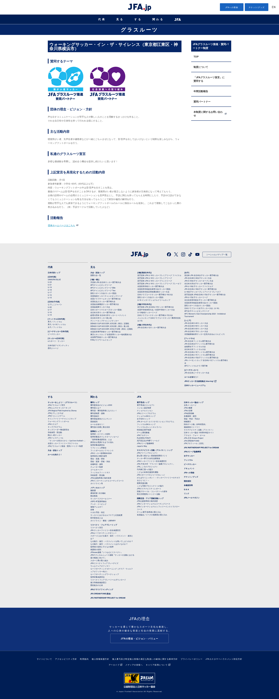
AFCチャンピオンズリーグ (101, 285)
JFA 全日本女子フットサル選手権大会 (199, 343)
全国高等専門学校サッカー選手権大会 (105, 331)
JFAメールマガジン (192, 497)
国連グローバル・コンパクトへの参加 (152, 491)
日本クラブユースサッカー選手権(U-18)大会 (155, 294)
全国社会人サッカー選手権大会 (102, 301)
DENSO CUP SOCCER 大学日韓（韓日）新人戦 (109, 326)
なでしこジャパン (55, 304)
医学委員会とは (96, 517)
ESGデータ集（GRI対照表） (195, 424)
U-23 (50, 282)
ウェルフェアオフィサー (100, 566)
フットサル (188, 460)
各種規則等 (188, 485)
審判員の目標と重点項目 (100, 427)
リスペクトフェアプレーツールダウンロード (108, 579)
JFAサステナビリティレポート (149, 488)
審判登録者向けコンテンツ (101, 418)
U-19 (50, 287)
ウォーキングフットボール (58, 421)
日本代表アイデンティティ (58, 345)
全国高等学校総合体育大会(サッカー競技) (154, 289)
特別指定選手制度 (144, 429)
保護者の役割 (95, 549)
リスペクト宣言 (96, 527)
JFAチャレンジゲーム (56, 415)
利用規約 (84, 658)
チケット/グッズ (257, 7)
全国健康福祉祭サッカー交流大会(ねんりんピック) (204, 334)
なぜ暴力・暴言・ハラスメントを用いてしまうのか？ (111, 541)
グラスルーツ (139, 29)
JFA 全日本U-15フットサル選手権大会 (199, 354)
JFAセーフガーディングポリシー (103, 533)
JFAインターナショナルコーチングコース (107, 480)
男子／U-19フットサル (57, 324)
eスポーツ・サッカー (56, 341)
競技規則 (94, 421)
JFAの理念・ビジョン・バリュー (139, 638)
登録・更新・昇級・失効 (100, 461)
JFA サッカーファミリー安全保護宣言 (105, 530)
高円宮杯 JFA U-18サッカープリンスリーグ (154, 280)
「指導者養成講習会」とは (101, 439)
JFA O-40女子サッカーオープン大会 (198, 280)
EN (274, 7)
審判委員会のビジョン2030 (101, 405)
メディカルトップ (97, 487)
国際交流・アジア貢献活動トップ (150, 498)
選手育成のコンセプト (146, 405)
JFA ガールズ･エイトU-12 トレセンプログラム (155, 421)
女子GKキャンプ (143, 418)
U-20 (50, 307)
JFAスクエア (53, 424)
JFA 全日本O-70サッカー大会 (196, 331)
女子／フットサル (55, 327)
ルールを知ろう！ (191, 377)
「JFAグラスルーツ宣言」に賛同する (209, 79)
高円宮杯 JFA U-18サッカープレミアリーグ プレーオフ (159, 283)
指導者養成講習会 (97, 445)
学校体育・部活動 (55, 432)
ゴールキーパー (96, 469)
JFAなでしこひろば (55, 413)
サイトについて (44, 658)
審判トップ (94, 402)
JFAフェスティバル (55, 437)
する (138, 19)
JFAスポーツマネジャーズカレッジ (151, 474)
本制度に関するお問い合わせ (208, 113)
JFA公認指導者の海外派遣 (100, 478)
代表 (102, 19)
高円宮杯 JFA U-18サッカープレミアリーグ (154, 278)
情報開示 (187, 421)
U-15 (50, 297)
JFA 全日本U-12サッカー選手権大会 (151, 327)
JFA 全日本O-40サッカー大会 (196, 323)
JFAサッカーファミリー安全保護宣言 (152, 461)
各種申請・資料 (96, 464)
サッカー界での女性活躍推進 (148, 458)
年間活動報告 (201, 91)
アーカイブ (114, 664)
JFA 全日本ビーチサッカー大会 (196, 372)
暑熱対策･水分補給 (98, 493)
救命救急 (94, 495)
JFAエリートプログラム (146, 413)
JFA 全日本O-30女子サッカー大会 (198, 278)
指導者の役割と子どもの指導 (102, 546)
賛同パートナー (202, 101)
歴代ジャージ (53, 348)
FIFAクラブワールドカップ (101, 340)
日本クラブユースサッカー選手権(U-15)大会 (155, 315)
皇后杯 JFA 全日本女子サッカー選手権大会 (201, 275)
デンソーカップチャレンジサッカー (104, 320)
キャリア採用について (157, 664)
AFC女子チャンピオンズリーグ (196, 311)
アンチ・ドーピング (98, 504)
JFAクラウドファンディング (101, 589)
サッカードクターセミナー (101, 498)
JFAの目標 (188, 410)
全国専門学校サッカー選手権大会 (103, 337)
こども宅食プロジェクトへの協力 (150, 485)
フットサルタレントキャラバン (149, 427)
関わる (158, 19)
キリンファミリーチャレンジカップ (62, 418)
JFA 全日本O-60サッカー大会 (196, 328)
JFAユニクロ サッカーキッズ (59, 407)
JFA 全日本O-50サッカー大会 (196, 325)
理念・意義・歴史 (97, 458)
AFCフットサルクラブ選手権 (195, 365)
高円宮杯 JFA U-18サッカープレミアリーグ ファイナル (159, 275)
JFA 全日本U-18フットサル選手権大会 (199, 352)
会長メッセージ (190, 405)
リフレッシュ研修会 (98, 447)
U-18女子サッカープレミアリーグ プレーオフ (202, 291)
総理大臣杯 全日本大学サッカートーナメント (108, 315)
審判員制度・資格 (97, 413)
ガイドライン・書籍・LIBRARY (103, 520)
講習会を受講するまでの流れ (102, 442)
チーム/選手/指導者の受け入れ (149, 512)
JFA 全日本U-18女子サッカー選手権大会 (200, 289)
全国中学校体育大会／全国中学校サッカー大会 (156, 309)
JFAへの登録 (231, 7)
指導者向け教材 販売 (98, 456)
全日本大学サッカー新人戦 (101, 318)
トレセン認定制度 (144, 407)
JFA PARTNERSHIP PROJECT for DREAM (107, 598)
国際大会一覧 (95, 275)
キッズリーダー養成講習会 (58, 429)
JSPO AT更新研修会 (98, 501)
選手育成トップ (143, 402)
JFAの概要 (188, 407)
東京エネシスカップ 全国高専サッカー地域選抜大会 (111, 334)
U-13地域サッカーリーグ (147, 312)
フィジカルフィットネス (100, 472)
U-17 (50, 292)
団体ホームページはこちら (61, 225)
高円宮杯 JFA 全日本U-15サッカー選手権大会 (155, 307)
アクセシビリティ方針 (66, 658)
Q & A (186, 489)
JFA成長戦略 (189, 413)
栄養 (92, 509)
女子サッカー (189, 456)
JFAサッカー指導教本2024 (101, 453)
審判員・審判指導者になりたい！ (103, 410)
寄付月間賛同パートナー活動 (148, 494)
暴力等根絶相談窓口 (98, 582)
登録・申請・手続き (192, 418)
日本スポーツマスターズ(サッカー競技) (106, 309)
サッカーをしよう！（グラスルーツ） (63, 402)
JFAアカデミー (143, 435)
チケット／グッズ (191, 477)
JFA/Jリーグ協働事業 (145, 443)
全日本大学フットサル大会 (195, 349)
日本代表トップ (54, 272)
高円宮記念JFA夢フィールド (148, 440)
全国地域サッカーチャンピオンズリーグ (106, 296)
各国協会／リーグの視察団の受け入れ (152, 514)
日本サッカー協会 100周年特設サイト (199, 432)
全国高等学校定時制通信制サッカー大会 (153, 291)
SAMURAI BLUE (54, 279)
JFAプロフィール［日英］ (194, 443)
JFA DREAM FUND (191, 440)
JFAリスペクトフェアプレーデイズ (104, 563)
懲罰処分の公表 (96, 585)
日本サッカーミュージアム (195, 385)
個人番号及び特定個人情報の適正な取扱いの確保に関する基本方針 (145, 658)
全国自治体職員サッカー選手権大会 (104, 304)
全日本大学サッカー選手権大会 (102, 312)
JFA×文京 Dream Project (193, 438)
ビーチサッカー (54, 334)
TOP (196, 56)
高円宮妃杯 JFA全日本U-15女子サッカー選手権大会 (205, 294)
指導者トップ (95, 431)
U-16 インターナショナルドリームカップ (153, 300)
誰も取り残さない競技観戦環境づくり (152, 455)
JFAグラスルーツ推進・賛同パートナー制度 (65, 446)
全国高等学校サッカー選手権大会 (150, 286)
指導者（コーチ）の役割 (100, 434)
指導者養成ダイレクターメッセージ (104, 436)
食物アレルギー (96, 506)
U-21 (50, 284)
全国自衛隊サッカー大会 (100, 307)
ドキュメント (189, 468)
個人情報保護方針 (100, 658)
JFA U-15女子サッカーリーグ (196, 297)
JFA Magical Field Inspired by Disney (62, 410)
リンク (186, 493)
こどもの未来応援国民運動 (147, 472)
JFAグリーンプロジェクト (147, 452)
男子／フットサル (55, 321)
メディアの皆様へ (134, 664)
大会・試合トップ (97, 272)
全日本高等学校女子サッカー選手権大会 (200, 300)
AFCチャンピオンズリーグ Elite (102, 287)
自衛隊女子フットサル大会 (195, 346)
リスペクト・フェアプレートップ (103, 525)
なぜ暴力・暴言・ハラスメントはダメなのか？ (109, 544)
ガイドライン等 (96, 483)
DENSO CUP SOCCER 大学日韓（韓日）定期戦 (109, 323)
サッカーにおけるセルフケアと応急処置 (106, 515)
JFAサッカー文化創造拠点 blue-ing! (199, 381)
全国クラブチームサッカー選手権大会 (105, 298)
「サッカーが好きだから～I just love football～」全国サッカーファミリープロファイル (67, 442)
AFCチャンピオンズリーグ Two (102, 290)
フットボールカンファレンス (102, 450)
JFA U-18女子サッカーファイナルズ (198, 286)
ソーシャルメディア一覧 (216, 254)
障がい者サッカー (55, 435)
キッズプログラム (55, 426)
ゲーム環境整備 (143, 432)
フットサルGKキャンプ (146, 424)
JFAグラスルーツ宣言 (56, 405)
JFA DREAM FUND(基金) (100, 593)
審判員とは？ (95, 407)
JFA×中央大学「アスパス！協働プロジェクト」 (156, 463)
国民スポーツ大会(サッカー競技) (103, 293)
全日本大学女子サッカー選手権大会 (198, 283)
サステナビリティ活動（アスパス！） (199, 429)
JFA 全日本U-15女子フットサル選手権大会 (201, 357)
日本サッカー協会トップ (193, 402)
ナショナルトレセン (145, 410)
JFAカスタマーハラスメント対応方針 (224, 658)
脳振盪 (93, 490)
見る (120, 19)
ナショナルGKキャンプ (146, 416)
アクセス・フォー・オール (194, 435)
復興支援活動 (142, 483)
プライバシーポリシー (191, 658)
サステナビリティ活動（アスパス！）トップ (154, 450)
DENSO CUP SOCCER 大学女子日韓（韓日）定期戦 (111, 329)
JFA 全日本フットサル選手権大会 (197, 341)
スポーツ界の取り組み (99, 560)
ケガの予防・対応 (97, 512)
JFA (139, 396)
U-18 (50, 289)
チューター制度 (96, 467)
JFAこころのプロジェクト (147, 466)
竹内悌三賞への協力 (145, 469)
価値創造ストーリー (192, 427)
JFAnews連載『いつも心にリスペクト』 (106, 552)
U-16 (50, 295)
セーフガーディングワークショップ (104, 574)
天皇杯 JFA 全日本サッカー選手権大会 (105, 282)
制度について (201, 67)
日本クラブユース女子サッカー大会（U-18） (202, 308)
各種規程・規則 (190, 416)
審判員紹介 (94, 416)
